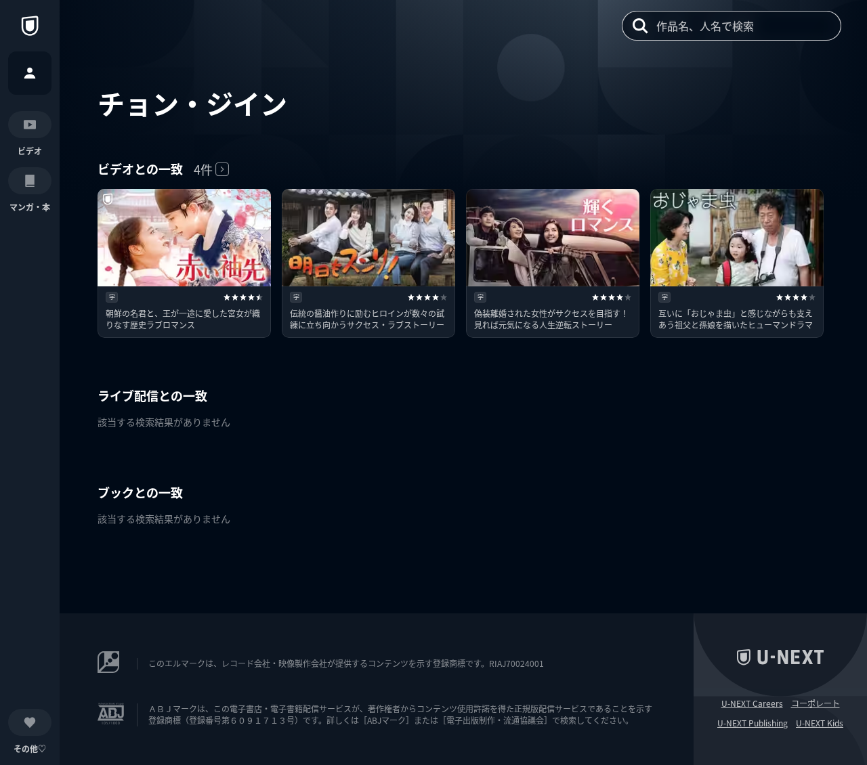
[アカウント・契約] (29, 73)
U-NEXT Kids (819, 723)
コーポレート (815, 703)
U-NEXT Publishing (752, 723)
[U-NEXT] (30, 26)
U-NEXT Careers (752, 703)
